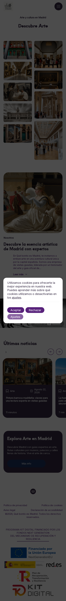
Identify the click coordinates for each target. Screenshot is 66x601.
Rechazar (35, 310)
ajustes (16, 297)
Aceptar (15, 310)
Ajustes (15, 316)
